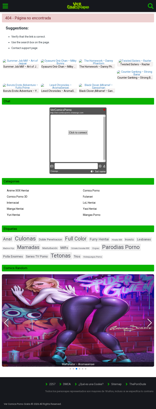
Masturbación (49, 248)
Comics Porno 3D (17, 196)
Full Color (76, 239)
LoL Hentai (89, 202)
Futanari (88, 196)
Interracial (13, 202)
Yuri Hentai (13, 214)
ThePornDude (137, 384)
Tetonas (61, 255)
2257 (52, 384)
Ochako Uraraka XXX (80, 248)
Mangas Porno (91, 214)
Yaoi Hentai (90, 208)
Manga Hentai (15, 208)
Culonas (25, 238)
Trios (77, 256)
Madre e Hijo (8, 248)
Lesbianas (144, 239)
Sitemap (116, 384)
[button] (6, 323)
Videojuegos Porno (92, 257)
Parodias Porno (121, 247)
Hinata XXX (117, 240)
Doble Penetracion (50, 239)
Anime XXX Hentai (18, 190)
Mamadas (28, 247)
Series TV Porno (37, 256)
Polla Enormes (13, 256)
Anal (7, 239)
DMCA (67, 384)
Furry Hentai (99, 239)
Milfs (64, 248)
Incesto (129, 239)
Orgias (95, 248)
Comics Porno (91, 190)
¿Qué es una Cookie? (91, 384)
